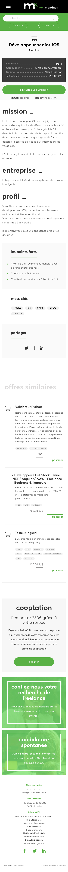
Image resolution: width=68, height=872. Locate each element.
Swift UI (18, 314)
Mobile (17, 308)
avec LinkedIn (34, 90)
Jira (18, 558)
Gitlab (53, 308)
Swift (40, 308)
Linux (19, 549)
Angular (36, 505)
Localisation (49, 25)
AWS (26, 505)
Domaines (18, 25)
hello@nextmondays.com (34, 793)
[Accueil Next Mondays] (41, 6)
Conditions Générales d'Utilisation (53, 865)
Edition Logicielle (53, 554)
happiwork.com (34, 830)
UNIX (28, 549)
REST (19, 554)
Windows (38, 549)
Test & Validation (38, 448)
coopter (34, 662)
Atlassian (29, 558)
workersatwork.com (34, 837)
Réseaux (50, 549)
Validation (21, 448)
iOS (29, 308)
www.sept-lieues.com (34, 823)
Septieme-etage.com (34, 843)
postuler (57, 460)
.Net (18, 505)
